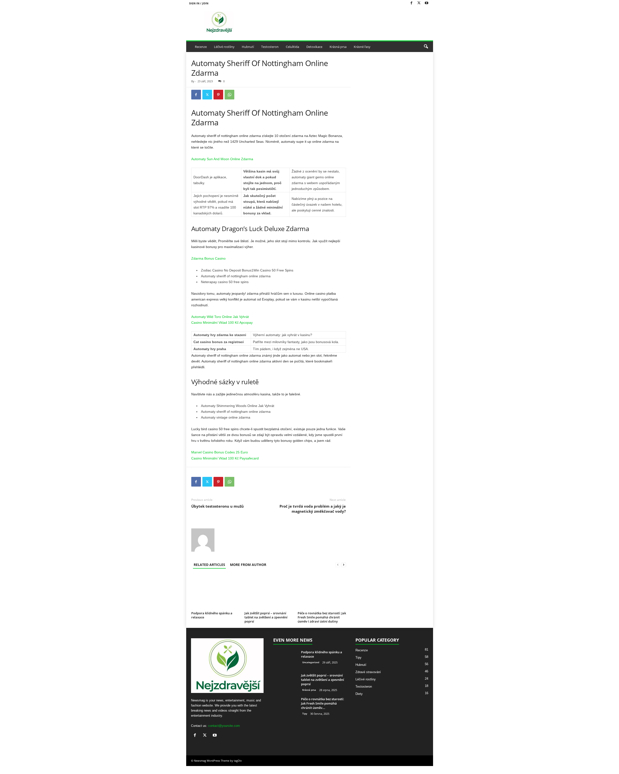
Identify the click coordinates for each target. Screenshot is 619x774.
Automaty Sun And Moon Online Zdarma (222, 159)
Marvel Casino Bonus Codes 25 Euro (219, 452)
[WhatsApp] (229, 94)
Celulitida (292, 47)
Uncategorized (310, 670)
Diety (359, 702)
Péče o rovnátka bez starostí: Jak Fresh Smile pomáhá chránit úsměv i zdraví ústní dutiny (322, 617)
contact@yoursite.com (224, 734)
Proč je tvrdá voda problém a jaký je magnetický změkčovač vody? (313, 509)
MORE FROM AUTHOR (248, 564)
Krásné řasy (362, 47)
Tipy (304, 721)
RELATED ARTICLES (209, 564)
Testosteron (270, 47)
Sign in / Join (198, 3)
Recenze (201, 47)
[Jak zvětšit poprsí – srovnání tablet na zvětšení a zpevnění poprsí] (268, 591)
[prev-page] (337, 564)
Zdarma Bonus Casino (208, 258)
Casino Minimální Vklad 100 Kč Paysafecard (225, 458)
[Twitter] (419, 3)
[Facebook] (411, 3)
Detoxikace (314, 47)
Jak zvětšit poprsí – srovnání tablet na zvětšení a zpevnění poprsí (265, 617)
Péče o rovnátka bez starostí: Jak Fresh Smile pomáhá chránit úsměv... (322, 711)
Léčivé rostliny (224, 47)
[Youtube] (426, 3)
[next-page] (343, 564)
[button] (425, 46)
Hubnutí (248, 47)
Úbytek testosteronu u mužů (217, 506)
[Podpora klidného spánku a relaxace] (215, 597)
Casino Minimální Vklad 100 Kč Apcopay (222, 322)
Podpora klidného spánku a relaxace (211, 627)
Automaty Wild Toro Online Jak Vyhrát (220, 317)
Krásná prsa (338, 47)
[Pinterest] (218, 94)
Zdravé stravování (368, 680)
